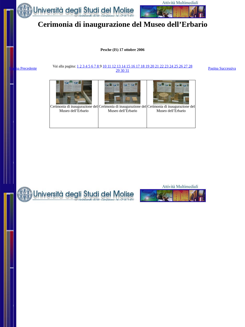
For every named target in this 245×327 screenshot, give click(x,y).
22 (162, 66)
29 (118, 70)
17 (138, 66)
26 (181, 66)
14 (124, 66)
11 (109, 66)
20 (152, 66)
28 (190, 66)
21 (157, 66)
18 (143, 66)
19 (147, 66)
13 (119, 66)
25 (176, 66)
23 (167, 66)
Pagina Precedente (23, 68)
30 (123, 70)
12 (114, 66)
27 (186, 66)
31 (127, 70)
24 (171, 66)
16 (133, 66)
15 (128, 66)
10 (105, 66)
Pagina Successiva (222, 68)
